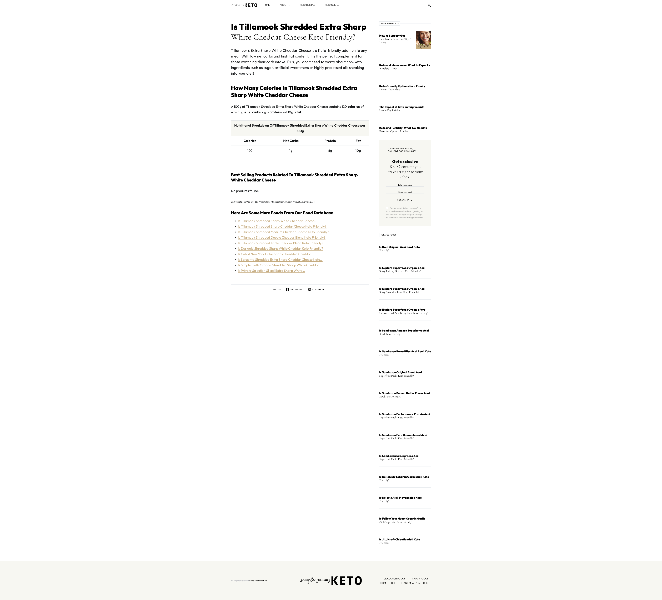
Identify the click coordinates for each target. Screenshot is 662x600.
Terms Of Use (387, 583)
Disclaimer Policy (394, 578)
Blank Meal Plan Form (414, 583)
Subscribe (403, 200)
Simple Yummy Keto (258, 580)
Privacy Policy (419, 578)
